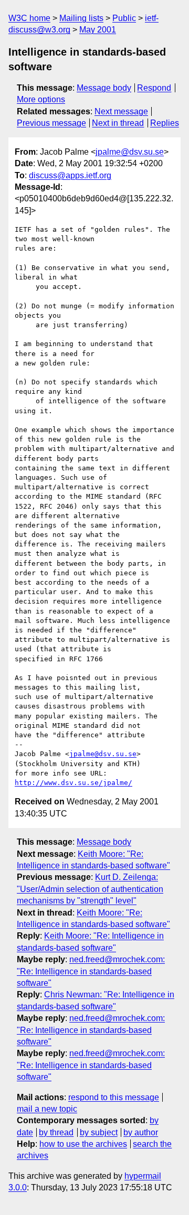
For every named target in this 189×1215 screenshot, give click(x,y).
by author (140, 1132)
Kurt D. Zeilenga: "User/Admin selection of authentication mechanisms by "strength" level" (90, 889)
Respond (154, 87)
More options (41, 99)
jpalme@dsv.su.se (130, 151)
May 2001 (97, 29)
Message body (104, 87)
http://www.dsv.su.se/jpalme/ (73, 783)
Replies (164, 123)
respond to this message (113, 1097)
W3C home (29, 18)
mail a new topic (47, 1108)
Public (124, 18)
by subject (99, 1132)
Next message (121, 111)
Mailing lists (81, 18)
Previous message (51, 123)
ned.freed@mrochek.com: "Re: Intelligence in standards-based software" (91, 971)
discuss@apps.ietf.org (70, 175)
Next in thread (118, 123)
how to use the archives (83, 1143)
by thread (56, 1132)
